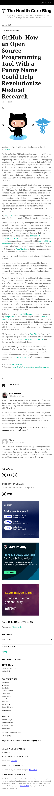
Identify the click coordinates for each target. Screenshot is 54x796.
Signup (4, 651)
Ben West (34, 334)
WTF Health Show (7, 725)
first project (9, 316)
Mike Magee (5, 685)
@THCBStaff (6, 752)
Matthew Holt (17, 627)
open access (45, 367)
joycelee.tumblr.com (21, 357)
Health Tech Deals (7, 723)
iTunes (4, 736)
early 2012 (9, 215)
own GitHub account (27, 314)
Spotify (9, 736)
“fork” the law (21, 248)
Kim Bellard (5, 682)
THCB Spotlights (7, 720)
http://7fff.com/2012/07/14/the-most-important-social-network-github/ (25, 428)
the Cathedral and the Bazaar (31, 339)
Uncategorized (10, 30)
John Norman (15, 393)
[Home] (26, 10)
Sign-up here (36, 740)
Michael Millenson (7, 691)
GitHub (7, 149)
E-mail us (14, 761)
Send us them (33, 770)
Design (14, 367)
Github (19, 367)
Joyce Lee (25, 367)
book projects (35, 235)
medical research (34, 367)
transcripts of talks (12, 238)
